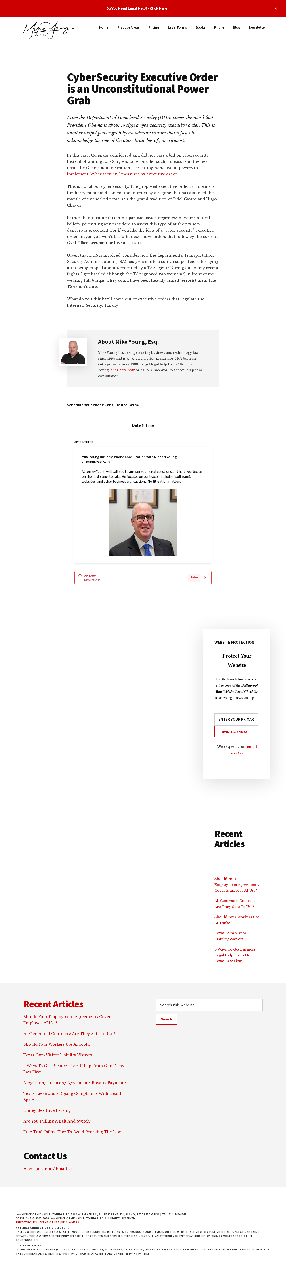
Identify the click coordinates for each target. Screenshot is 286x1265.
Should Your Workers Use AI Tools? (57, 1044)
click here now (122, 370)
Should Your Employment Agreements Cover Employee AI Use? (236, 885)
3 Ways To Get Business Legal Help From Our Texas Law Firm (234, 955)
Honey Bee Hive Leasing (47, 1110)
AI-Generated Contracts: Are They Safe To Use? (69, 1033)
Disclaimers (70, 1222)
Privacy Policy (26, 1222)
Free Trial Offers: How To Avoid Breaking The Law (72, 1132)
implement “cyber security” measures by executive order (122, 174)
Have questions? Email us (48, 1168)
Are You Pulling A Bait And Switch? (57, 1121)
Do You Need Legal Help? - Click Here (136, 8)
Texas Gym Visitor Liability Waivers (58, 1055)
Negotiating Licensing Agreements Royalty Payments (75, 1083)
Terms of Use (49, 1222)
